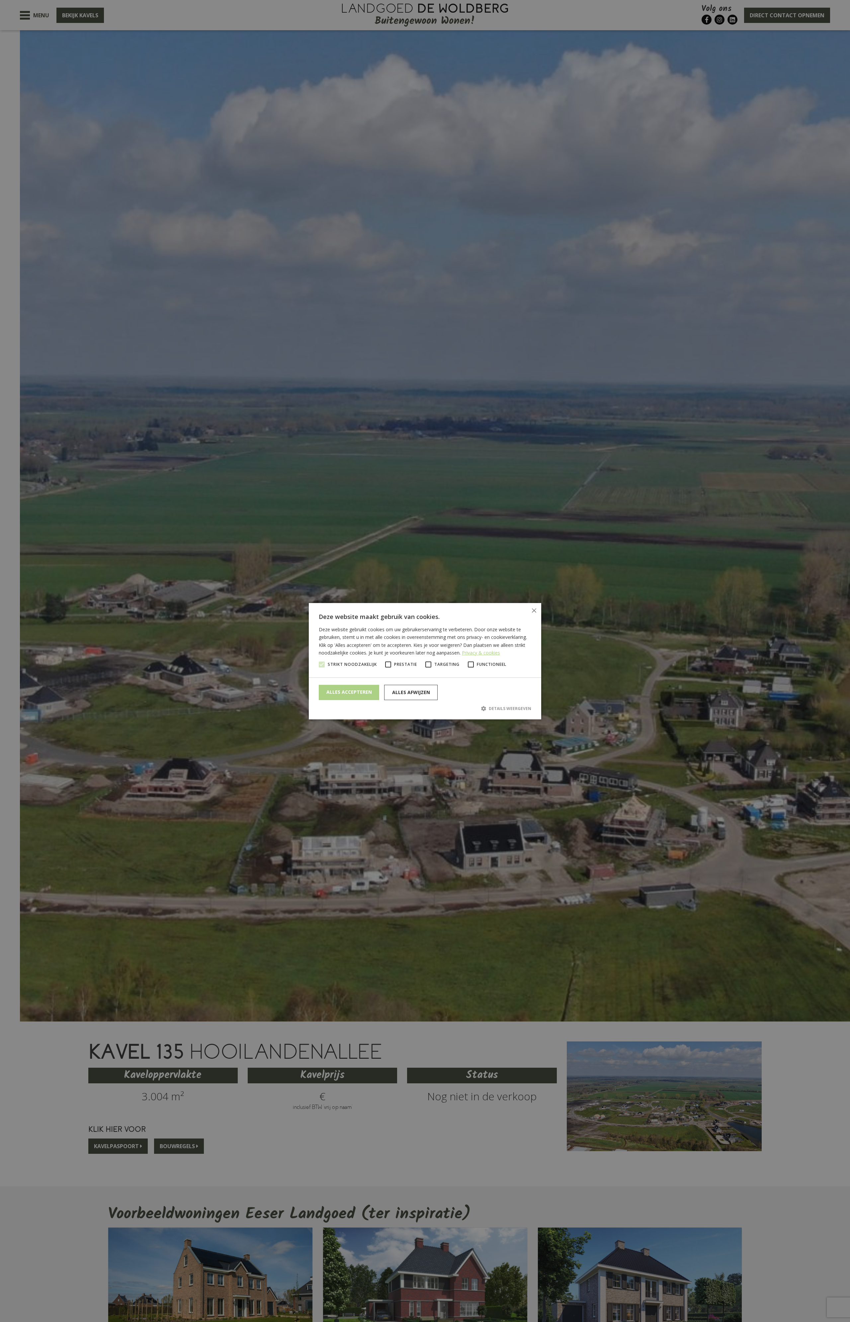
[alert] (425, 661)
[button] (425, 708)
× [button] (533, 610)
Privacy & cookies (481, 652)
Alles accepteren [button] (349, 692)
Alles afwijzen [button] (411, 692)
